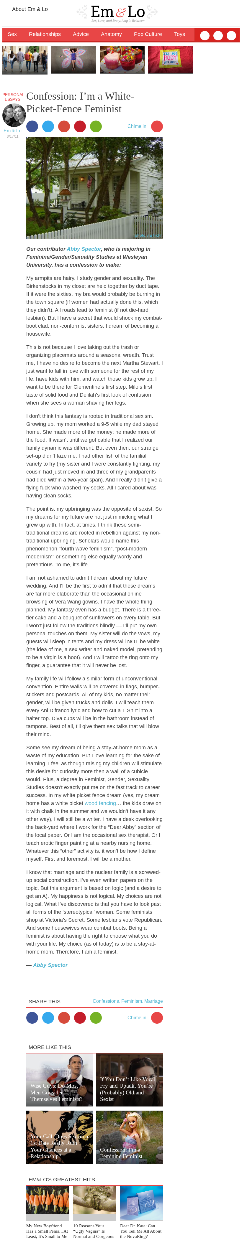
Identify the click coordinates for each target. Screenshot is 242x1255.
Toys (179, 34)
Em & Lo (13, 130)
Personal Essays (13, 97)
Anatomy (111, 34)
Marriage (153, 1001)
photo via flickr (148, 235)
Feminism (131, 1001)
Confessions (106, 1001)
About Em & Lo (29, 9)
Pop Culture (148, 34)
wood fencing (100, 803)
